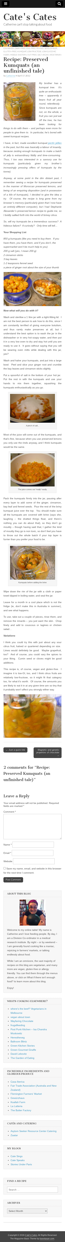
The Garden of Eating (22, 1058)
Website (7, 861)
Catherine (10, 75)
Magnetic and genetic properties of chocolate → (47, 753)
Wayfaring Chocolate (22, 1021)
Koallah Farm (18, 1102)
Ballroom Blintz (19, 1041)
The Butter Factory (21, 1110)
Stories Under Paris (21, 1164)
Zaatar (14, 1135)
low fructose (34, 51)
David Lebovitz (19, 1053)
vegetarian (55, 55)
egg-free (31, 48)
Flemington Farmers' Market (26, 1093)
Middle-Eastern (18, 55)
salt (39, 55)
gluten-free (10, 51)
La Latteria (16, 1106)
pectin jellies (55, 143)
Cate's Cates (30, 17)
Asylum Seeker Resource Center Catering (34, 1131)
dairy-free (20, 48)
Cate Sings (17, 1156)
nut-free (32, 55)
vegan (45, 55)
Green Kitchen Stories (23, 1045)
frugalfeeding (18, 1025)
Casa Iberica (17, 1081)
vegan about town (20, 1017)
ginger (53, 48)
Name (7, 844)
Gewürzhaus (17, 1098)
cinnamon (8, 48)
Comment (9, 811)
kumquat (22, 51)
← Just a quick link (15, 750)
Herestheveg (18, 1037)
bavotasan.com (47, 1238)
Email (7, 853)
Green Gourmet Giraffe (23, 1049)
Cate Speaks (18, 1160)
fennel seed (42, 48)
